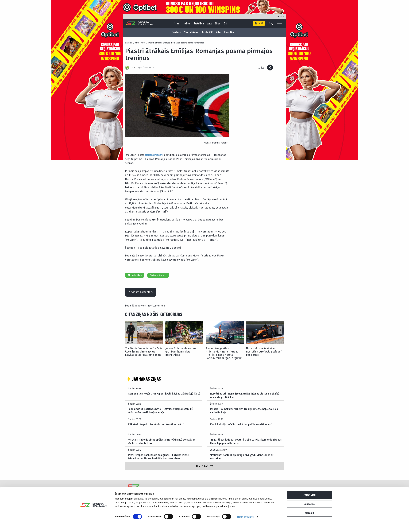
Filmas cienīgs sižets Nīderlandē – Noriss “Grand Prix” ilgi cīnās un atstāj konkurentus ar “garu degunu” (224, 353)
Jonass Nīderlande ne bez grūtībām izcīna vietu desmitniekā (180, 351)
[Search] (271, 23)
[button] (280, 330)
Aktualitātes (135, 275)
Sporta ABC (206, 32)
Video (218, 32)
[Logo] (139, 23)
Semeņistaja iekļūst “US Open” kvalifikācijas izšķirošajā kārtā (164, 393)
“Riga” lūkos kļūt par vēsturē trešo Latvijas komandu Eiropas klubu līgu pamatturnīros (246, 441)
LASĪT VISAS (202, 466)
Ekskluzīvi (176, 32)
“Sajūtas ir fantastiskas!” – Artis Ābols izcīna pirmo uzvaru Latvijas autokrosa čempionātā (143, 351)
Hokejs (187, 23)
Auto (209, 23)
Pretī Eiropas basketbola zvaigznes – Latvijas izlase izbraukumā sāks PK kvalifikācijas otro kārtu (158, 456)
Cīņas (217, 23)
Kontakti (279, 16)
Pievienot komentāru (140, 292)
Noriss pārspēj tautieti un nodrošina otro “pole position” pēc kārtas (264, 351)
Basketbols (198, 23)
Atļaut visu (310, 494)
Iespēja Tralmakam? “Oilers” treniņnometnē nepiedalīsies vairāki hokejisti (244, 410)
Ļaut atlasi (309, 504)
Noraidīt (309, 512)
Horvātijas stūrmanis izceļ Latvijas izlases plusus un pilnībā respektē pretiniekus (244, 395)
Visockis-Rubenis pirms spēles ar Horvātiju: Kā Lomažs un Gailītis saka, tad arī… (161, 441)
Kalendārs (229, 32)
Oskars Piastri (158, 275)
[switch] (168, 516)
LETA (133, 67)
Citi (225, 23)
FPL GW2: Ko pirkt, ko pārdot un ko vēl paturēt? (156, 424)
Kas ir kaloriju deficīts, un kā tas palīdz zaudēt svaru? (241, 424)
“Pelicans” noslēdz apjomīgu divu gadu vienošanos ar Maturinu (241, 456)
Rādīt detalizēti (245, 516)
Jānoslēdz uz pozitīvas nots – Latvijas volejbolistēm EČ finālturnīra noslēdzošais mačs (160, 410)
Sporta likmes (191, 32)
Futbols (177, 23)
